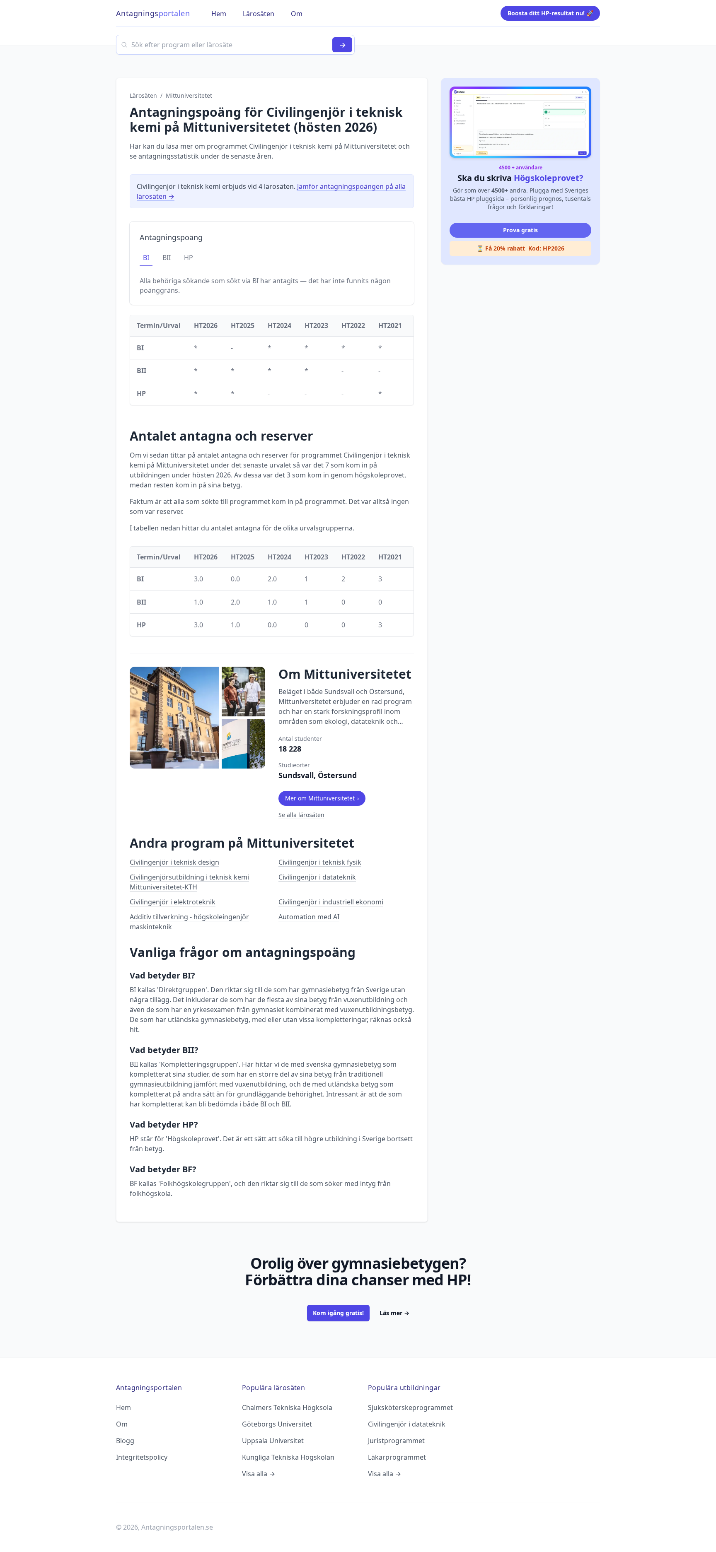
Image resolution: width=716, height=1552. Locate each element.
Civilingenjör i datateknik (317, 877)
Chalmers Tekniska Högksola (287, 1407)
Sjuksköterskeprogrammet (410, 1407)
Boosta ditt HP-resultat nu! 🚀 (550, 13)
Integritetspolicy (141, 1457)
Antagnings (153, 13)
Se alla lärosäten (301, 815)
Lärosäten (143, 95)
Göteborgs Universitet (277, 1424)
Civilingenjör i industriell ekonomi (330, 901)
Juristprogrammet (396, 1440)
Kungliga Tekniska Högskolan (288, 1457)
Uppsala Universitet (273, 1440)
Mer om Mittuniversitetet (322, 798)
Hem (123, 1407)
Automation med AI (308, 916)
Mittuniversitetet (189, 95)
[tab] (146, 258)
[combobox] (235, 45)
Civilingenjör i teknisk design (174, 862)
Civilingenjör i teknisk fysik (319, 862)
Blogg (125, 1440)
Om (122, 1424)
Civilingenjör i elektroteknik (172, 901)
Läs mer (394, 1313)
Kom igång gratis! (338, 1313)
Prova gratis (520, 230)
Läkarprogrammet (397, 1457)
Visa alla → (258, 1473)
